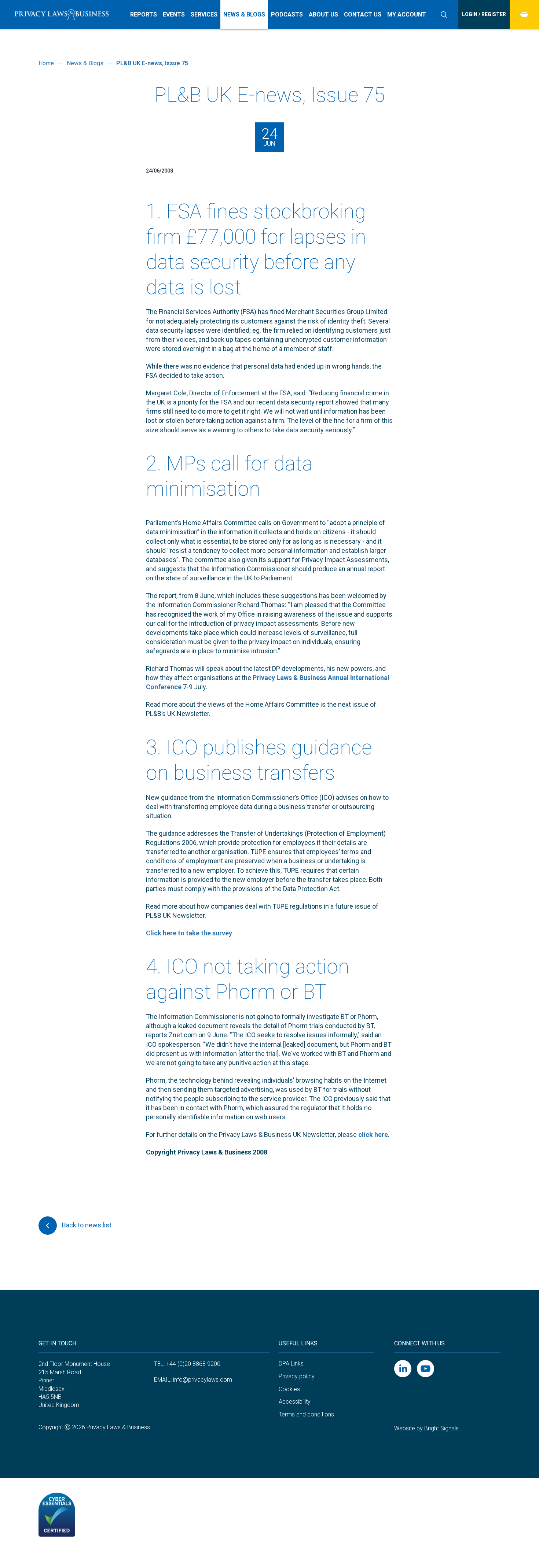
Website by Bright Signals (426, 1428)
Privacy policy (297, 1376)
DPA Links (291, 1363)
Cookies (289, 1389)
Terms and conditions (306, 1414)
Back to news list (85, 1224)
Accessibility (295, 1401)
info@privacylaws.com (202, 1379)
